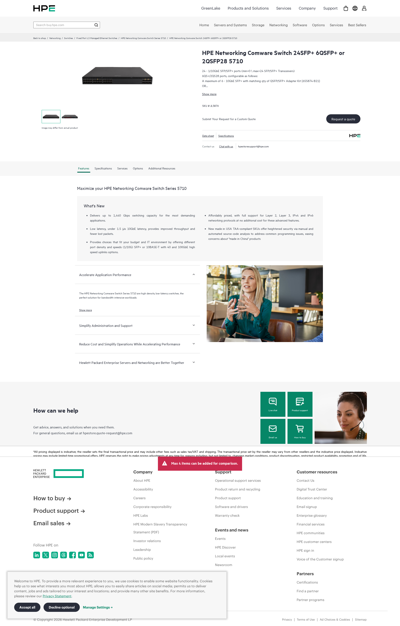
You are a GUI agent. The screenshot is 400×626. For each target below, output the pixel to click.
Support (330, 8)
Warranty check (227, 515)
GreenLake (210, 8)
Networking (55, 38)
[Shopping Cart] (345, 8)
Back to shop (39, 38)
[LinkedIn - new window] (36, 555)
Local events (225, 556)
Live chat (273, 410)
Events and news (231, 530)
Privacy (287, 619)
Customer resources (317, 471)
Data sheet (208, 135)
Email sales (48, 523)
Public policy (143, 558)
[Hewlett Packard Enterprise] (44, 8)
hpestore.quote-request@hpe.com (107, 433)
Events (220, 538)
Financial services (311, 524)
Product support (300, 410)
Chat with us (226, 146)
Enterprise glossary (312, 515)
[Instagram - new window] (54, 555)
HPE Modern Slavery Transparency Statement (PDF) (160, 528)
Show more (209, 94)
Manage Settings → (98, 607)
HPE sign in (305, 550)
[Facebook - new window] (72, 555)
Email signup (307, 507)
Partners (305, 573)
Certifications (307, 582)
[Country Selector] (355, 8)
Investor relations (147, 541)
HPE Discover (225, 547)
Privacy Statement (57, 596)
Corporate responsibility (152, 507)
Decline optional (62, 607)
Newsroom (223, 565)
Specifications (226, 135)
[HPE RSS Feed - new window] (90, 555)
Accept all (27, 607)
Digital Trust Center (312, 489)
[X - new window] (45, 555)
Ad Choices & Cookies (335, 619)
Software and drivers (231, 507)
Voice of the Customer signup (320, 559)
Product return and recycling (237, 489)
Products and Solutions (248, 8)
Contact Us (305, 480)
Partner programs (310, 600)
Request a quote (343, 119)
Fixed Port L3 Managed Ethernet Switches (96, 38)
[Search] (96, 25)
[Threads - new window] (63, 555)
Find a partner (308, 591)
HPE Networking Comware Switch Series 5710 (143, 38)
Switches (68, 38)
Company (307, 8)
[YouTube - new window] (81, 555)
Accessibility (143, 489)
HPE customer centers (314, 542)
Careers (139, 498)
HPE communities (311, 533)
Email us (273, 437)
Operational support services (238, 480)
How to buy (300, 437)
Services (283, 8)
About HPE (141, 480)
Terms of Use (306, 619)
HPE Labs (140, 515)
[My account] (364, 8)
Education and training (315, 498)
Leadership (142, 550)
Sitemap (361, 619)
